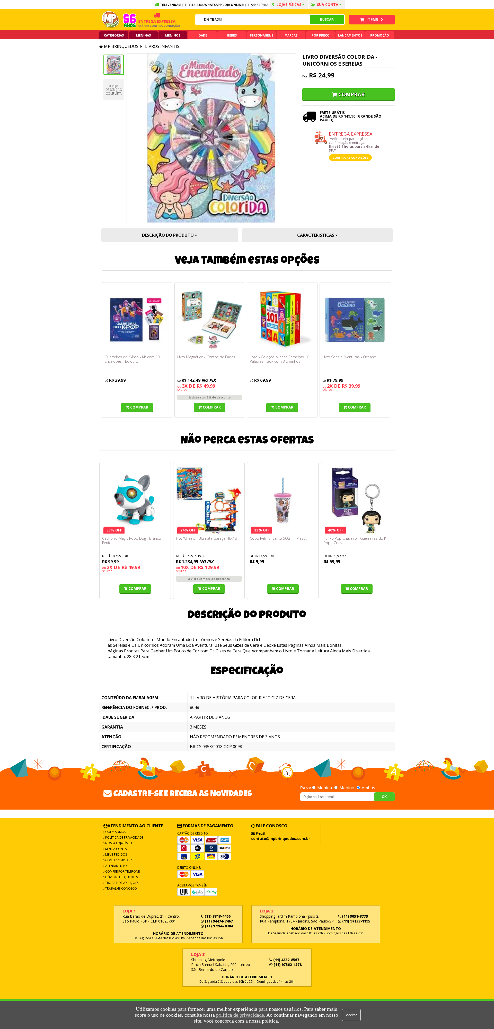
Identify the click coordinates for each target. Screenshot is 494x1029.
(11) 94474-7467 (256, 5)
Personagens (261, 35)
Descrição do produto (168, 235)
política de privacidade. (240, 1015)
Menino (346, 788)
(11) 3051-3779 (354, 916)
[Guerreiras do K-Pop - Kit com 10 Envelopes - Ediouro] (137, 320)
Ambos (368, 788)
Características (316, 235)
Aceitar (351, 1015)
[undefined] (211, 139)
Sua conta (327, 4)
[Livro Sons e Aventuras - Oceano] (354, 320)
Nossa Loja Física (118, 843)
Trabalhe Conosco (120, 888)
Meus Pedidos (115, 854)
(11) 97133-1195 (355, 921)
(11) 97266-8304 (218, 926)
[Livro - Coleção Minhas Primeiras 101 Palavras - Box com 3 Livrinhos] (282, 320)
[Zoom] (113, 65)
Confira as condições (350, 157)
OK (384, 797)
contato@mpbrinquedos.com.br (280, 838)
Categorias (114, 35)
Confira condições (153, 26)
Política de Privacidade (123, 837)
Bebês (232, 35)
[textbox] (252, 19)
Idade (202, 35)
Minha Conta (115, 849)
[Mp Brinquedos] (110, 19)
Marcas (291, 35)
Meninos (172, 35)
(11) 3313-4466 (217, 916)
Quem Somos (115, 832)
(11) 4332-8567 (285, 959)
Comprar (351, 94)
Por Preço (321, 35)
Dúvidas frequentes (121, 877)
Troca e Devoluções (121, 883)
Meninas (143, 35)
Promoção (379, 35)
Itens (372, 19)
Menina (324, 788)
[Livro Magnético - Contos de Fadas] (209, 320)
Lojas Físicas (289, 4)
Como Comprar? (118, 860)
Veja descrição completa (113, 90)
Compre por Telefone (122, 871)
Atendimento (115, 866)
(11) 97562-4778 (287, 964)
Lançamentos (350, 35)
